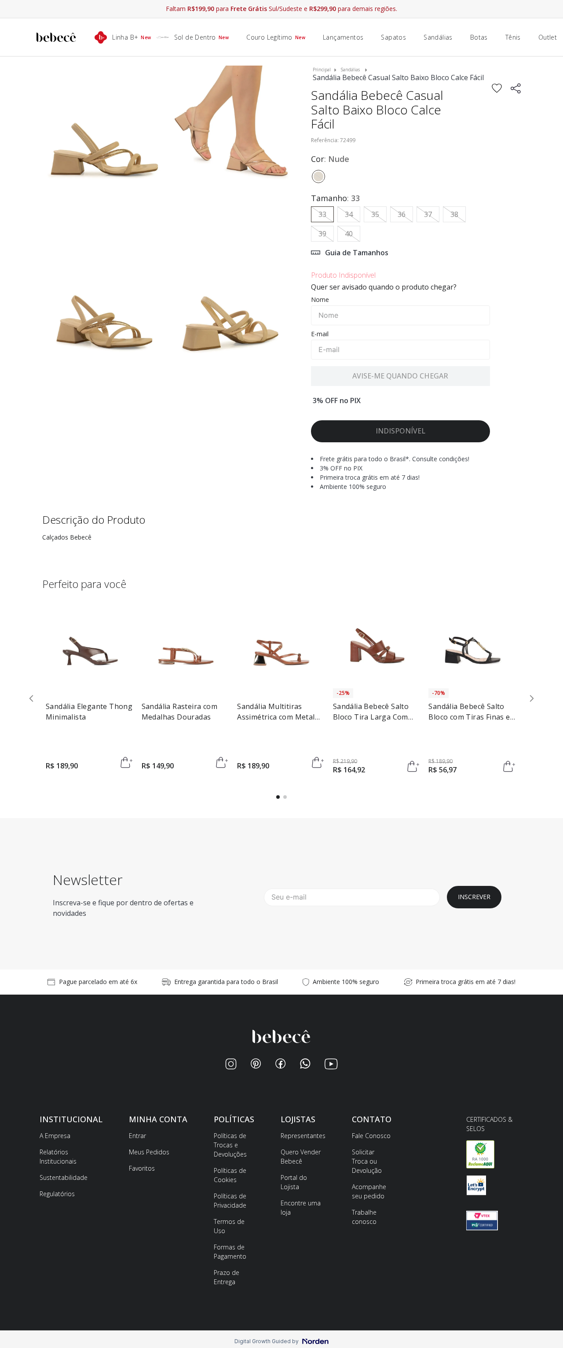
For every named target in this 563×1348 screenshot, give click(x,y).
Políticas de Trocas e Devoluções (230, 1144)
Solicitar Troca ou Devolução (367, 1161)
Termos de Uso (229, 1226)
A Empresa (55, 1135)
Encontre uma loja (301, 1207)
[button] (105, 150)
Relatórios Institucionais (58, 1156)
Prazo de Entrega (226, 1277)
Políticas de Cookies (230, 1175)
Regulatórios (57, 1194)
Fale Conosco (371, 1135)
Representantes (303, 1135)
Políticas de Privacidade (230, 1200)
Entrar (137, 1135)
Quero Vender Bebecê (301, 1156)
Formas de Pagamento (230, 1251)
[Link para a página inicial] (322, 69)
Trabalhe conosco (364, 1217)
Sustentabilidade (64, 1177)
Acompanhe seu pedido (369, 1191)
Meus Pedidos (149, 1152)
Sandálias (350, 69)
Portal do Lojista (294, 1182)
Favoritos (142, 1168)
